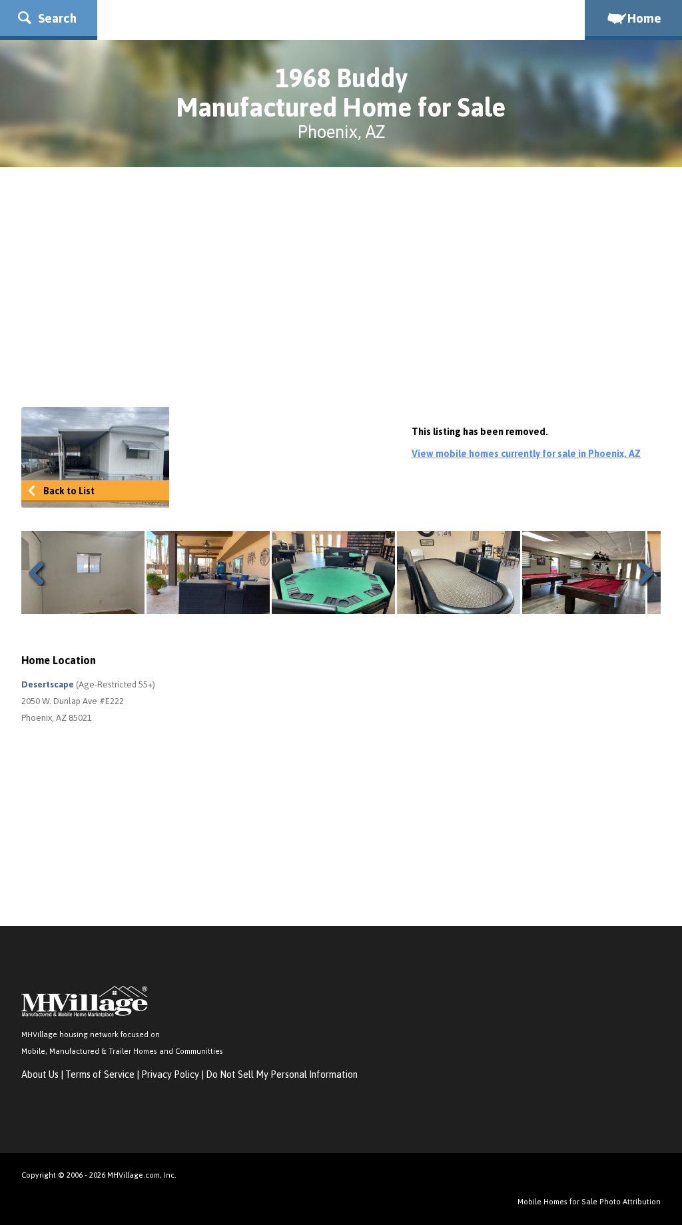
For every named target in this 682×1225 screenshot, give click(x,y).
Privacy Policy (170, 1074)
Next (640, 573)
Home (644, 18)
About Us (40, 1074)
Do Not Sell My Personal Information (282, 1074)
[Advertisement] (341, 287)
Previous (41, 573)
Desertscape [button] (48, 684)
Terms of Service (100, 1074)
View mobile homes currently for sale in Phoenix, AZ (526, 453)
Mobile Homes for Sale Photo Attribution (589, 1201)
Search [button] (56, 18)
